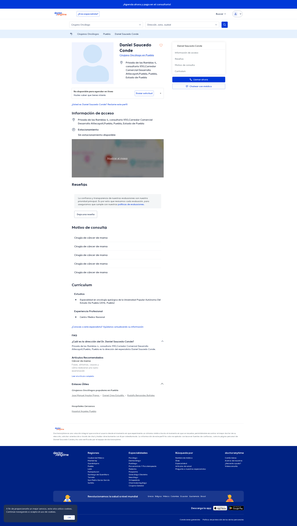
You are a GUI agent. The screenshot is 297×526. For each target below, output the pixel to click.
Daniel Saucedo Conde (126, 34)
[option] (86, 368)
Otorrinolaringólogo (138, 483)
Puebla (106, 34)
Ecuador (184, 496)
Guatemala (194, 496)
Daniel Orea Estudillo (114, 395)
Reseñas (179, 58)
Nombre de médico (183, 458)
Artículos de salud (183, 466)
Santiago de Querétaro (98, 474)
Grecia (151, 496)
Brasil (203, 496)
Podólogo (133, 463)
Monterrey (92, 460)
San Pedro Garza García (99, 480)
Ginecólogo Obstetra (138, 474)
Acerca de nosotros (233, 460)
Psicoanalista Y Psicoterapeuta (143, 466)
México (166, 496)
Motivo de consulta (185, 65)
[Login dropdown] (237, 14)
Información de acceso (186, 52)
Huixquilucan (93, 472)
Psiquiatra (133, 472)
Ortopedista (134, 480)
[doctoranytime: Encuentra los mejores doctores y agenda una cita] (71, 34)
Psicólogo (133, 458)
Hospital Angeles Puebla (84, 411)
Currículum (180, 71)
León (90, 469)
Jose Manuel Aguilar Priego (86, 395)
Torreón (91, 477)
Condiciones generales (190, 519)
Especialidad (181, 463)
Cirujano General (136, 485)
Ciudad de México (96, 458)
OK (69, 517)
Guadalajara (93, 463)
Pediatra (133, 469)
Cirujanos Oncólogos (88, 34)
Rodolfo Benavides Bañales (141, 395)
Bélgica (158, 496)
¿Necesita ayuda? (233, 463)
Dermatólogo (135, 460)
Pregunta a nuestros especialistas (190, 469)
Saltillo (91, 483)
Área (177, 460)
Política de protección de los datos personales (223, 519)
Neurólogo (133, 477)
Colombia (175, 496)
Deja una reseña (86, 214)
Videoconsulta (231, 466)
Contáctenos (231, 458)
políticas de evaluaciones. (131, 204)
